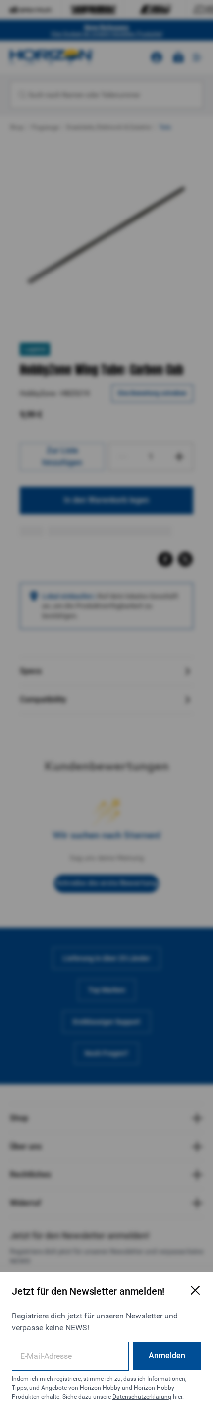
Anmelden (167, 1355)
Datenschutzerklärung (141, 1396)
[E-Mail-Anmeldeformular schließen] (195, 1290)
